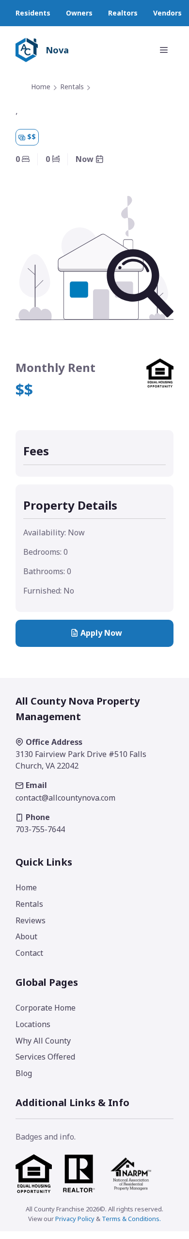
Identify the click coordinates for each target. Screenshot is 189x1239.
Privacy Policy (74, 1218)
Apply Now (101, 633)
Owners (79, 12)
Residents (33, 12)
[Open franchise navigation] (163, 50)
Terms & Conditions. (131, 1218)
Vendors (167, 12)
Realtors (123, 12)
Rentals (72, 86)
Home (40, 86)
